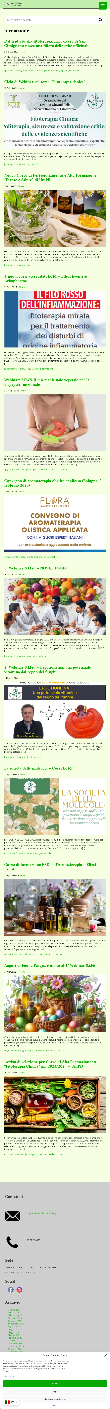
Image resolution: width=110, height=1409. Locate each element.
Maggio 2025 (14, 1332)
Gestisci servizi (9, 1376)
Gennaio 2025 (15, 1340)
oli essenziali (49, 557)
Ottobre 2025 (14, 1321)
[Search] (100, 20)
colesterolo (16, 1050)
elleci (27, 368)
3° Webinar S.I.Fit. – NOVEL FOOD (35, 568)
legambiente (48, 70)
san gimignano (61, 70)
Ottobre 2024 (14, 1349)
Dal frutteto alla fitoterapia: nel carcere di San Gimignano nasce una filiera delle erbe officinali (46, 44)
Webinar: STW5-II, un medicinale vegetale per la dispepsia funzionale (46, 382)
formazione (28, 70)
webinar (36, 164)
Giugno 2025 (14, 1329)
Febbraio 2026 (15, 1315)
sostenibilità (74, 70)
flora (28, 557)
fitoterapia (9, 164)
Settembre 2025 (16, 1323)
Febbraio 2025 (15, 1337)
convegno (9, 557)
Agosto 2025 (14, 1326)
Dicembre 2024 (15, 1343)
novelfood (32, 656)
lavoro (38, 70)
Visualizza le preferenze (55, 1399)
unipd (61, 1154)
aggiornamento (11, 368)
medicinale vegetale (58, 469)
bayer (22, 469)
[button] (105, 1355)
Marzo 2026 (13, 1312)
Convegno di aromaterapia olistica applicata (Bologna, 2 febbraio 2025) (53, 483)
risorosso (50, 1050)
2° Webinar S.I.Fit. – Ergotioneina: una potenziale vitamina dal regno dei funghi (47, 670)
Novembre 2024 (16, 1346)
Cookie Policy (53, 1405)
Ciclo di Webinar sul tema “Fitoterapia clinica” (44, 82)
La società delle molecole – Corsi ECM (38, 768)
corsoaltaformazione (14, 1154)
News (22, 52)
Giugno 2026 (14, 1309)
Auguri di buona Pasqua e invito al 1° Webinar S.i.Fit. (50, 965)
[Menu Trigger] (103, 6)
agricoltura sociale (12, 70)
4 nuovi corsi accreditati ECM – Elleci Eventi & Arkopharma (45, 279)
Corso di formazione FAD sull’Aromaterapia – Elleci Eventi (50, 867)
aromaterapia (10, 954)
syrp (29, 164)
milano (50, 853)
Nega (55, 1391)
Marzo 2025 (13, 1335)
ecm (22, 368)
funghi (30, 757)
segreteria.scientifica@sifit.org (41, 1213)
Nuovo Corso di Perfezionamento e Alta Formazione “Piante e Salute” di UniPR (50, 178)
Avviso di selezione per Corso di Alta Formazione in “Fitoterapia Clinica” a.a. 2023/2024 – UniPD (50, 1064)
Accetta (55, 1383)
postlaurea (53, 1154)
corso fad (22, 954)
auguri (7, 1050)
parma (30, 265)
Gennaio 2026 (15, 1318)
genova (42, 853)
